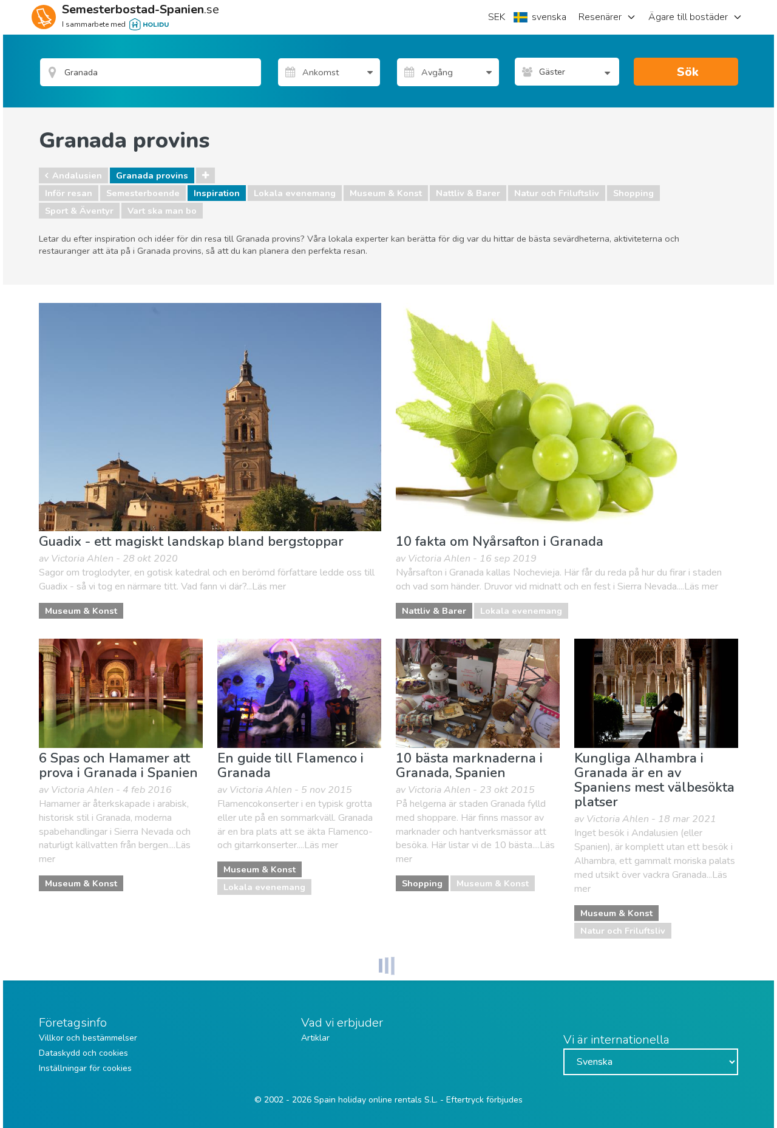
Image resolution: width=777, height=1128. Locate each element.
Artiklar (315, 1038)
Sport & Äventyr (79, 211)
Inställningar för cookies (85, 1068)
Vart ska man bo (162, 211)
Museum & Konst (386, 193)
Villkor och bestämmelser (88, 1038)
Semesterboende (143, 193)
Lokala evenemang (295, 193)
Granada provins (152, 175)
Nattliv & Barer (468, 193)
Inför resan (68, 193)
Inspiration (217, 193)
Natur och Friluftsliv (556, 193)
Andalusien (77, 175)
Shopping (633, 193)
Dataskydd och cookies (83, 1053)
